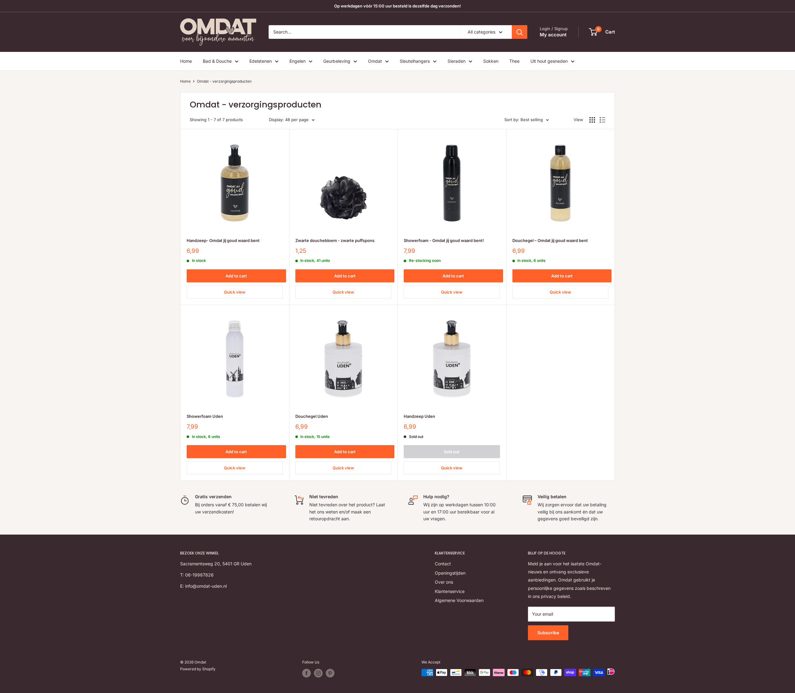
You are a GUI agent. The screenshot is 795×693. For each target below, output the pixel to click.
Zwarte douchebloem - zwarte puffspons (335, 240)
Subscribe (548, 632)
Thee (514, 61)
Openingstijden (450, 573)
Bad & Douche (217, 61)
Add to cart (236, 275)
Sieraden (456, 61)
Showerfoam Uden (205, 416)
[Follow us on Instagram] (318, 673)
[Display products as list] (602, 120)
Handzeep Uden (419, 416)
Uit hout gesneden (549, 61)
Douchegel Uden (311, 416)
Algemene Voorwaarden (459, 600)
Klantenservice (450, 591)
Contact (443, 563)
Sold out (452, 451)
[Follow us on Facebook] (306, 673)
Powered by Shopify (198, 669)
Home (186, 61)
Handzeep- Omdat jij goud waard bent (223, 240)
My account (553, 35)
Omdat (375, 61)
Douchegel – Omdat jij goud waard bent (550, 240)
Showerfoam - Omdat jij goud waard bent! (444, 240)
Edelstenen (260, 61)
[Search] (519, 32)
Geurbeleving (336, 61)
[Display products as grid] (592, 120)
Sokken (490, 61)
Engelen (297, 61)
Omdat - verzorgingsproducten (224, 81)
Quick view (234, 292)
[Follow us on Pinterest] (330, 673)
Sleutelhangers (415, 61)
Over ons (444, 582)
